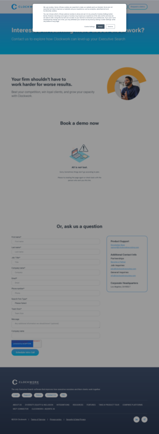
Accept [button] (100, 26)
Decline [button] (110, 26)
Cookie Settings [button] (89, 26)
